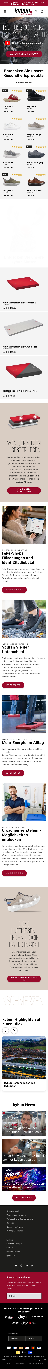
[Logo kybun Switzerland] (9, 1317)
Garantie (10, 1223)
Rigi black (31, 106)
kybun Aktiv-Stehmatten (24, 490)
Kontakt (10, 1240)
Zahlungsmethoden (15, 1227)
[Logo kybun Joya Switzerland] (24, 1323)
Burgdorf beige (34, 134)
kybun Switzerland (16, 1356)
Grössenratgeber (14, 1211)
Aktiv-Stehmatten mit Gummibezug (20, 347)
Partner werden (13, 1252)
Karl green (8, 190)
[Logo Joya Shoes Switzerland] (22, 1317)
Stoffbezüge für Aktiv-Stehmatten (20, 391)
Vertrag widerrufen (15, 1231)
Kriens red (8, 106)
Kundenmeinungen (15, 1244)
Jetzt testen (13, 685)
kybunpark (11, 1256)
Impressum (20, 1364)
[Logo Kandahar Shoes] (37, 1317)
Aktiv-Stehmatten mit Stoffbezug (19, 303)
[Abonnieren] (38, 1296)
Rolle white (8, 134)
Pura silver (8, 162)
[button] (5, 11)
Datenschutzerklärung (32, 1360)
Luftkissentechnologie (24, 978)
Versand (10, 1364)
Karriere (10, 1248)
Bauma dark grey (35, 162)
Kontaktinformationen (35, 1364)
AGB (44, 1360)
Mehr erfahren (14, 590)
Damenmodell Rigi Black (24, 54)
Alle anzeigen (24, 1198)
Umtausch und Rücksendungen (20, 1219)
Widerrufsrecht (15, 1360)
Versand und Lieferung (16, 1215)
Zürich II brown (34, 190)
